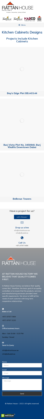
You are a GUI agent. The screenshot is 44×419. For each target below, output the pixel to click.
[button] (22, 25)
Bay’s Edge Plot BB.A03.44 (22, 93)
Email (4, 370)
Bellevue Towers (22, 198)
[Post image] (22, 69)
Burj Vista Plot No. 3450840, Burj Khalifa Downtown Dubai (22, 146)
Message (5, 378)
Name (4, 362)
